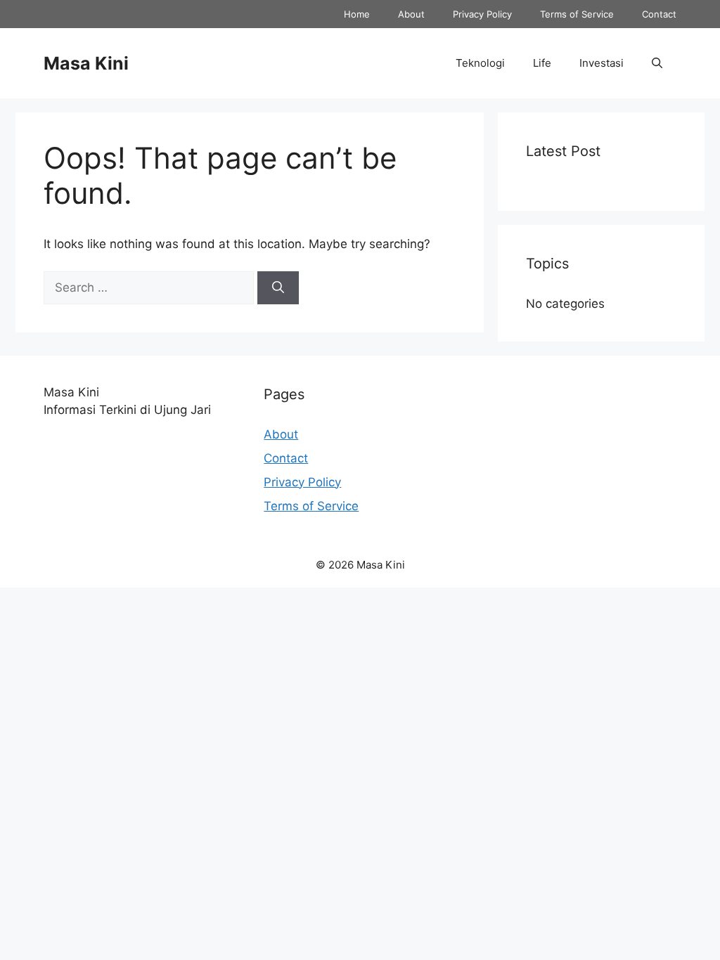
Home (357, 14)
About (411, 14)
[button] (657, 63)
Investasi (601, 63)
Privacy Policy (482, 14)
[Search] (278, 288)
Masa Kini (86, 63)
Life (542, 63)
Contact (659, 14)
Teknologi (480, 63)
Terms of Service (577, 14)
